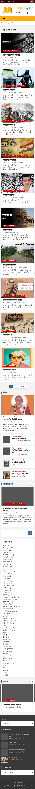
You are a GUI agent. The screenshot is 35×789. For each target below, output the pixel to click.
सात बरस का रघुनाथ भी (9, 125)
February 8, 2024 (7, 233)
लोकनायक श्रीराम (7, 628)
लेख (4, 625)
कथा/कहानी (6, 567)
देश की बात (6, 588)
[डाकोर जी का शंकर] (17, 218)
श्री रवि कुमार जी (7, 649)
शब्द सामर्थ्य (6, 642)
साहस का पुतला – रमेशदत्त (9, 370)
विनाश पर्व (5, 632)
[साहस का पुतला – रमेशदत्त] (17, 358)
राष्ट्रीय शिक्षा (13, 58)
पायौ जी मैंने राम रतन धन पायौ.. (19, 438)
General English (7, 545)
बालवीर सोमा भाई (7, 335)
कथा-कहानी (6, 564)
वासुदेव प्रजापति (7, 630)
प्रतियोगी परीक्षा (7, 604)
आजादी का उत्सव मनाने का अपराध (11, 55)
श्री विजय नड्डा (6, 651)
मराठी (4, 616)
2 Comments (24, 268)
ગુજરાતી (5, 672)
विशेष (4, 635)
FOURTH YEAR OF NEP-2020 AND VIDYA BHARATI (15, 509)
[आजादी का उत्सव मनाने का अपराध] (17, 43)
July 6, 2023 (6, 373)
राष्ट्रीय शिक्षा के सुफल (8, 621)
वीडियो (5, 637)
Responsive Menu (32, 1)
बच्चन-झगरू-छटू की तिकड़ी (9, 160)
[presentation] (29, 484)
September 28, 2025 (17, 441)
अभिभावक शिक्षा (7, 555)
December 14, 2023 (8, 268)
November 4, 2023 (8, 303)
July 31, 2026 (6, 422)
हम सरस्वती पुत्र (7, 663)
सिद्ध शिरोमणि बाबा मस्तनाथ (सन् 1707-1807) (22, 451)
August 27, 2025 (16, 455)
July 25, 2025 (15, 464)
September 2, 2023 (8, 338)
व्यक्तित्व (5, 392)
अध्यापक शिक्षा (7, 553)
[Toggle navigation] (3, 18)
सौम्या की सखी (12, 742)
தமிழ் (4, 675)
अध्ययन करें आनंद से (8, 550)
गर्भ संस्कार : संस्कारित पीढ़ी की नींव (12, 704)
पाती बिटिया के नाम (8, 600)
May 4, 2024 (6, 128)
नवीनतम (14, 86)
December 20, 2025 (9, 707)
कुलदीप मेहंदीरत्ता (8, 571)
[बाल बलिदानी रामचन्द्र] (17, 183)
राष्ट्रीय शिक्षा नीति (8, 484)
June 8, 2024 (6, 93)
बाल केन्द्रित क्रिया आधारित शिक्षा (12, 607)
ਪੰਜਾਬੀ (4, 670)
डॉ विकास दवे (6, 583)
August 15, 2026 (13, 738)
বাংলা (4, 668)
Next (22, 386)
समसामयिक (6, 656)
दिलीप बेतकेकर (7, 585)
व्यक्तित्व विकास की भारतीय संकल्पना (17, 750)
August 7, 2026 (13, 760)
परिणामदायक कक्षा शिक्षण (10, 597)
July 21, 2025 (15, 476)
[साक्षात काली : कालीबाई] (17, 78)
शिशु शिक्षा (5, 647)
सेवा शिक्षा (5, 661)
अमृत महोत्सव (6, 557)
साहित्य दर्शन (6, 658)
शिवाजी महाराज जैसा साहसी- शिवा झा (12, 300)
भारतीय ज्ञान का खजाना (9, 611)
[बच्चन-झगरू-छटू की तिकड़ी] (17, 148)
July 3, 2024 (6, 58)
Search (30, 533)
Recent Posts (7, 729)
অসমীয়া (4, 665)
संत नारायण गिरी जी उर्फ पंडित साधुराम (12, 419)
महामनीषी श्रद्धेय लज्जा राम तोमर (20, 474)
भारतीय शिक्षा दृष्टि (7, 614)
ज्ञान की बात (6, 578)
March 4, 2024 (7, 198)
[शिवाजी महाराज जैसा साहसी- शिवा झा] (17, 288)
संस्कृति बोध (6, 654)
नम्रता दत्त (5, 590)
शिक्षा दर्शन (5, 644)
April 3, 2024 (6, 163)
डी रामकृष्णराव (6, 504)
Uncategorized (7, 548)
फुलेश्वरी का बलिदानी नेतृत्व (9, 265)
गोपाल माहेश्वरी (6, 51)
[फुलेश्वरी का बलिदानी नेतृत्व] (17, 253)
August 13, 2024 (7, 513)
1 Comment (20, 93)
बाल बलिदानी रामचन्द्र (8, 195)
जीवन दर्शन (5, 417)
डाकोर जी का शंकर (7, 230)
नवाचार (5, 592)
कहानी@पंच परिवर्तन (8, 569)
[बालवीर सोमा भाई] (17, 323)
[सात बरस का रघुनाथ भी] (17, 113)
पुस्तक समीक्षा (6, 602)
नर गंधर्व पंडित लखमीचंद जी (18, 462)
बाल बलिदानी (15, 51)
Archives (4, 720)
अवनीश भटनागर (7, 560)
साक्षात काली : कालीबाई (8, 90)
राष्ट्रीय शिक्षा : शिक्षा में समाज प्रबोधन (22, 786)
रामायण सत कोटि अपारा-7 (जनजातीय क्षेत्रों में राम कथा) (20, 735)
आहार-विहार (6, 562)
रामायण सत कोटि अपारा (9, 618)
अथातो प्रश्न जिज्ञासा (13, 757)
